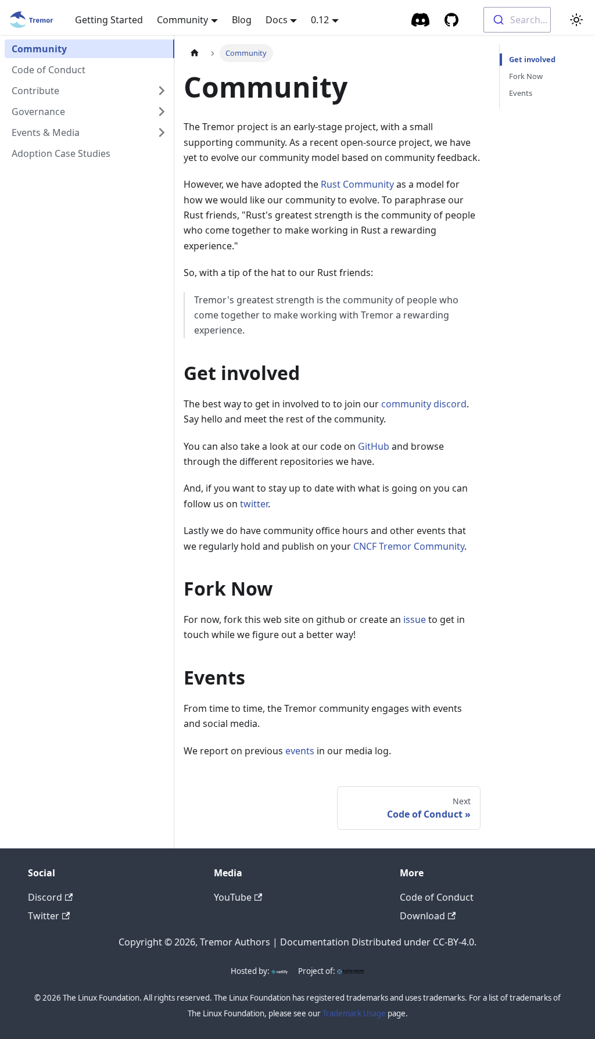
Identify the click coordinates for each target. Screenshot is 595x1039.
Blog (242, 19)
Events (520, 93)
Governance (38, 111)
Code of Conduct (48, 69)
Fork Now (526, 76)
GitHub (373, 446)
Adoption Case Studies (61, 153)
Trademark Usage (354, 1013)
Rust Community (357, 184)
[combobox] (517, 20)
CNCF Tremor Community (408, 546)
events (299, 750)
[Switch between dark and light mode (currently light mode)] (576, 19)
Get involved (532, 59)
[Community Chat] (421, 19)
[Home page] (195, 53)
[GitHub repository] (451, 19)
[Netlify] (279, 971)
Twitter (43, 915)
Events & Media (46, 132)
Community (39, 48)
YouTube (233, 897)
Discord (45, 897)
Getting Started (109, 19)
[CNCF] (350, 971)
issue (414, 619)
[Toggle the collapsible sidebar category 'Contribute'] (161, 90)
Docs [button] (277, 19)
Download (422, 915)
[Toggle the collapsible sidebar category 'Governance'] (161, 111)
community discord (424, 403)
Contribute (35, 90)
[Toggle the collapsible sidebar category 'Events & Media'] (161, 132)
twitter (254, 503)
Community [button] (182, 19)
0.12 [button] (320, 19)
